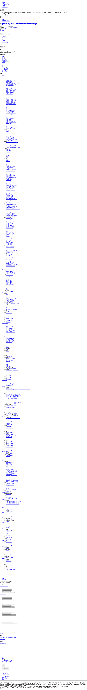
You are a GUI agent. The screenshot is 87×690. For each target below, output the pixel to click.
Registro (4, 28)
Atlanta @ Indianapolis (3, 633)
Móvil (3, 679)
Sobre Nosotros (4, 672)
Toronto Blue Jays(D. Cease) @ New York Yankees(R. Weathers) (8, 637)
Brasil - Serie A (4, 66)
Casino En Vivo (5, 7)
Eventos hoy (4, 70)
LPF (3, 56)
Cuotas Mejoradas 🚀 (5, 61)
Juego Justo (4, 675)
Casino (3, 6)
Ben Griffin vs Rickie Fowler (7, 661)
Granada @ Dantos (2, 639)
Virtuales (3, 5)
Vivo (3, 578)
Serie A (3, 62)
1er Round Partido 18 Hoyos (7, 660)
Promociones (4, 41)
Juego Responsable (5, 676)
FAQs (3, 19)
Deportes (3, 2)
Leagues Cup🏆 (5, 60)
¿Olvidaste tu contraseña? (14, 27)
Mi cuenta (2, 30)
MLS (3, 65)
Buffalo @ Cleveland (2, 631)
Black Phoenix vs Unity (3, 643)
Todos (2, 581)
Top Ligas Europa (5, 68)
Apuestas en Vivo (5, 3)
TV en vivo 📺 (4, 67)
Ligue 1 (3, 64)
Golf (3, 658)
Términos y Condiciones (6, 21)
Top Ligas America (5, 69)
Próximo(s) (4, 579)
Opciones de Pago (5, 42)
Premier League (4, 59)
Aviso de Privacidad (5, 673)
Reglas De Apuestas (5, 20)
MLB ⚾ (3, 57)
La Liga (3, 58)
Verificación (4, 43)
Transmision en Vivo (5, 4)
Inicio (3, 39)
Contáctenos (4, 677)
